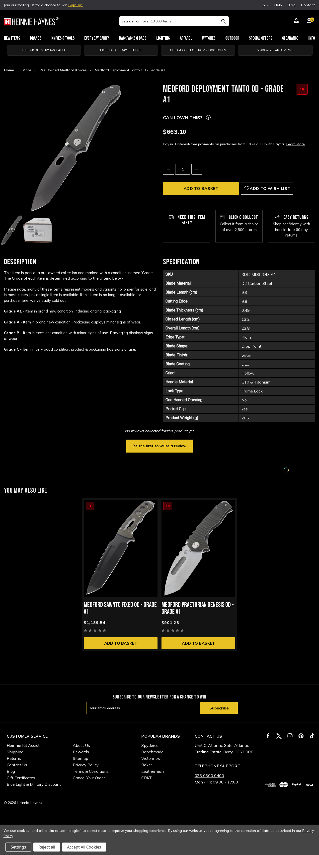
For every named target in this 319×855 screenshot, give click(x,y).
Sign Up (75, 5)
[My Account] (296, 21)
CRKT (146, 777)
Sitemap (80, 758)
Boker (146, 764)
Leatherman (152, 771)
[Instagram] (290, 736)
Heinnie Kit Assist (23, 745)
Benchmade (152, 751)
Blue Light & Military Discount (34, 784)
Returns (14, 758)
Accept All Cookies (84, 847)
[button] (159, 445)
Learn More (295, 144)
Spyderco (150, 745)
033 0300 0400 (209, 775)
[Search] (223, 21)
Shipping (15, 751)
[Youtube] (312, 736)
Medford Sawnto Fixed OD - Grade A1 (120, 608)
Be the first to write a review (159, 446)
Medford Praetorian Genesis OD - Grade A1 (197, 608)
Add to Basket (120, 643)
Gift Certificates (21, 777)
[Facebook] (268, 736)
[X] (279, 736)
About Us (81, 745)
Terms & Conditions (91, 771)
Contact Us (17, 764)
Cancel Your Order (89, 777)
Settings (18, 847)
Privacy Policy (86, 764)
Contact (308, 5)
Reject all (46, 847)
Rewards (81, 751)
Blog (292, 5)
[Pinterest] (301, 736)
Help (278, 5)
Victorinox (150, 758)
